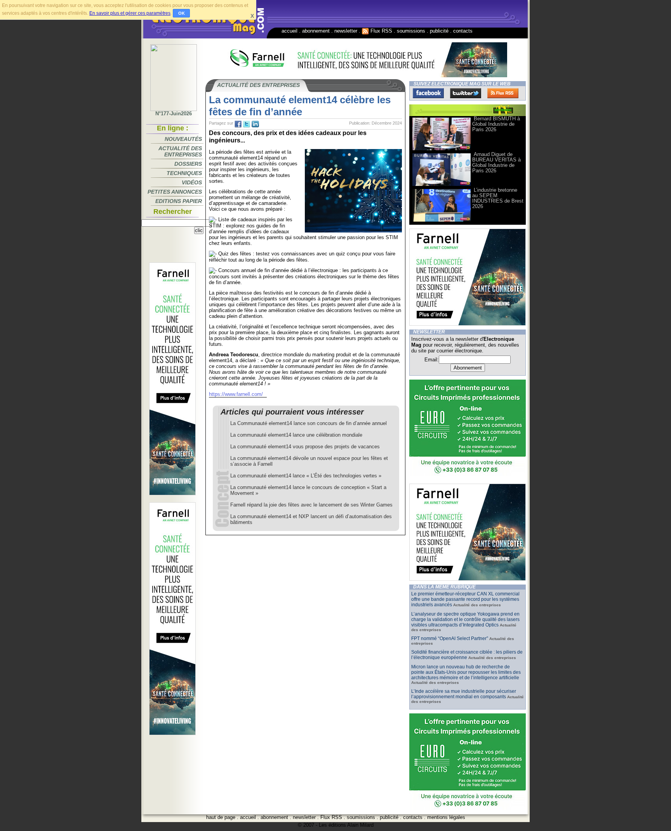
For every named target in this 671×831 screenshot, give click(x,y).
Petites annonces (175, 192)
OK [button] (181, 13)
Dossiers (188, 164)
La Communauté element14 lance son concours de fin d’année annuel (308, 423)
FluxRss (502, 93)
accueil (289, 31)
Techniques (184, 173)
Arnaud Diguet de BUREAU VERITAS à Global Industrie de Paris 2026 (496, 162)
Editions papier (178, 201)
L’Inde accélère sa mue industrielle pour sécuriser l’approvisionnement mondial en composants (463, 694)
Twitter (465, 93)
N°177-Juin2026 (173, 113)
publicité (439, 31)
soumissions (411, 31)
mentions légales (446, 817)
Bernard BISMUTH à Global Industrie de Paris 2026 (496, 124)
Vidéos (192, 182)
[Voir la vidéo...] (441, 149)
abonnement (316, 31)
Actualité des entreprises (180, 151)
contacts (463, 31)
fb (238, 124)
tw (246, 124)
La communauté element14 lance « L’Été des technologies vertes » (305, 476)
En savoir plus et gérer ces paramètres (129, 13)
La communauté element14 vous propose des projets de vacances (305, 446)
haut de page (220, 817)
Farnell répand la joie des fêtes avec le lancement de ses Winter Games (311, 505)
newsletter (345, 31)
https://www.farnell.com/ (236, 394)
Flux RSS (380, 31)
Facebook (428, 93)
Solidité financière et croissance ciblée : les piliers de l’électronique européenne (467, 654)
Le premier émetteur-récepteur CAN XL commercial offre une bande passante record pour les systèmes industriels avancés (465, 599)
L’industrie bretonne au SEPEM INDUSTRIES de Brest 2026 (497, 198)
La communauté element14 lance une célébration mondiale (296, 435)
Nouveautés (183, 139)
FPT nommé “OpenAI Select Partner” (449, 638)
